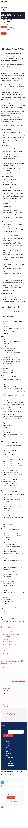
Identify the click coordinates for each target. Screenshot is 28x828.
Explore (20, 681)
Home (4, 4)
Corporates (5, 20)
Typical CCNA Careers (11, 713)
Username (9, 781)
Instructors (9, 19)
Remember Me (11, 794)
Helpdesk (10, 763)
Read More (5, 639)
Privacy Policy (6, 690)
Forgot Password (14, 801)
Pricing (5, 5)
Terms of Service (6, 688)
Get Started (3, 45)
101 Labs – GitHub (8, 653)
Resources (11, 765)
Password (9, 786)
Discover (16, 681)
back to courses (4, 20)
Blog (7, 751)
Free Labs (8, 749)
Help (7, 755)
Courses (8, 745)
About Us (10, 757)
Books (4, 9)
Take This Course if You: (12, 714)
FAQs (8, 21)
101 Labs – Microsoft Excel (10, 645)
